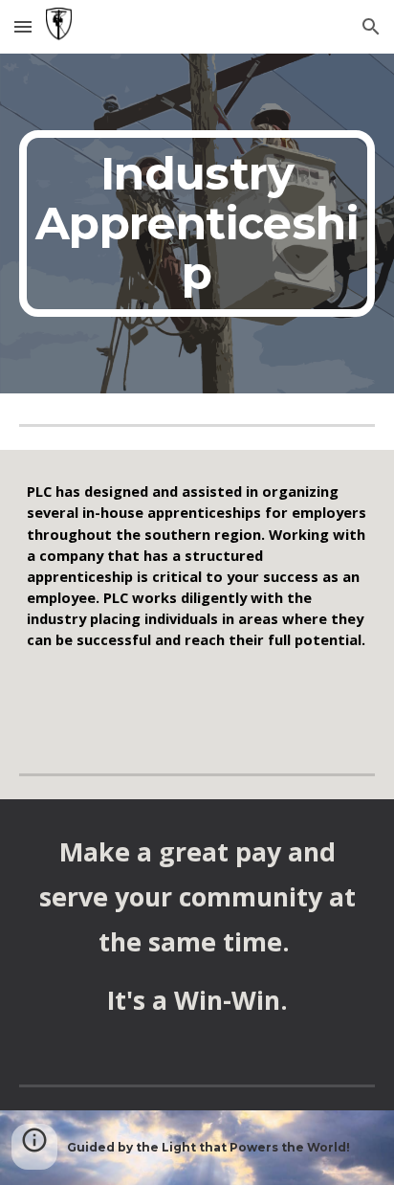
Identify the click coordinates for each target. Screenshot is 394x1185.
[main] (197, 223)
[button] (23, 26)
